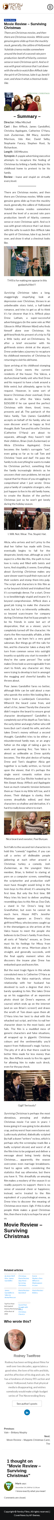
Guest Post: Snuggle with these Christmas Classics (23, 1309)
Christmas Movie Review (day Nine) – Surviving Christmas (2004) (23, 1280)
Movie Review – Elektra (38, 1291)
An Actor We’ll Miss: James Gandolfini (10, 1278)
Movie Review (10, 20)
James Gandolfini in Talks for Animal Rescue (10, 1293)
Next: (28, 1440)
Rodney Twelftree (27, 1356)
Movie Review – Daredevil (24, 1291)
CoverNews (20, 1515)
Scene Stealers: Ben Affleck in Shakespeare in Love (37, 1280)
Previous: (15, 1431)
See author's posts (27, 1403)
